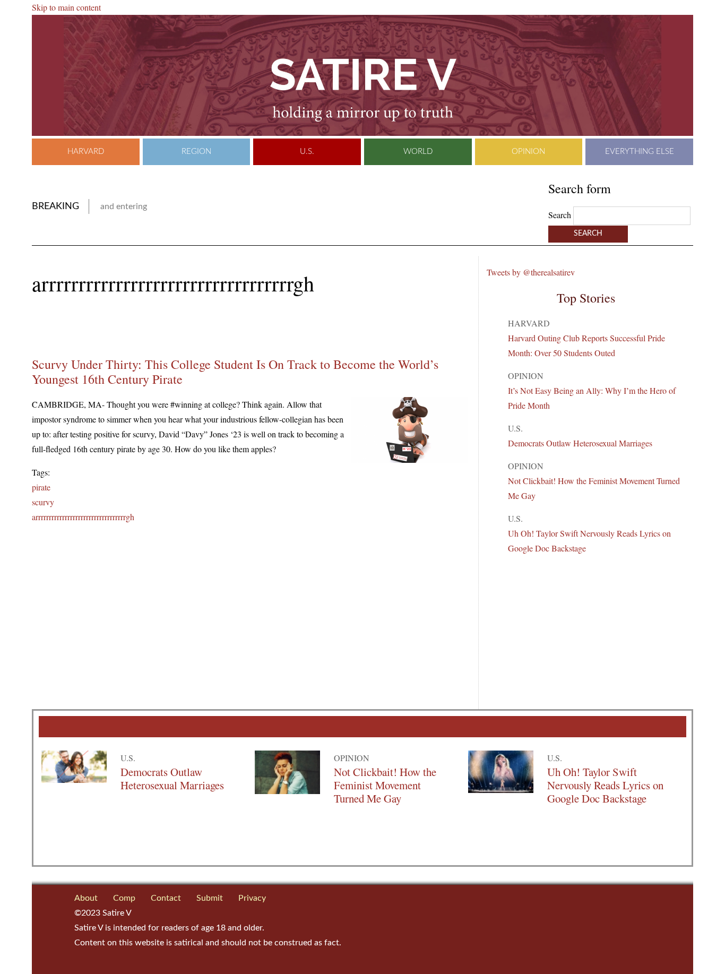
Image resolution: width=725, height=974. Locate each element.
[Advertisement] (156, 326)
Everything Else (639, 152)
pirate (41, 487)
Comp (124, 898)
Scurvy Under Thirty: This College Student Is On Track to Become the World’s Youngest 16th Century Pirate (235, 371)
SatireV (362, 75)
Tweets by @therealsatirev (531, 272)
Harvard (85, 152)
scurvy (43, 501)
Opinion (528, 152)
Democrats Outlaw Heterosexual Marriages (580, 443)
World (418, 152)
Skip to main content (66, 7)
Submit (209, 898)
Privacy (252, 898)
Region (196, 152)
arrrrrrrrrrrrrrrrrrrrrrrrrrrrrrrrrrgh (83, 516)
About (86, 898)
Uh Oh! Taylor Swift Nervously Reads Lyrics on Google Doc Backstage (605, 785)
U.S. (307, 152)
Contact (166, 898)
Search (560, 214)
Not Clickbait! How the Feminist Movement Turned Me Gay (385, 785)
